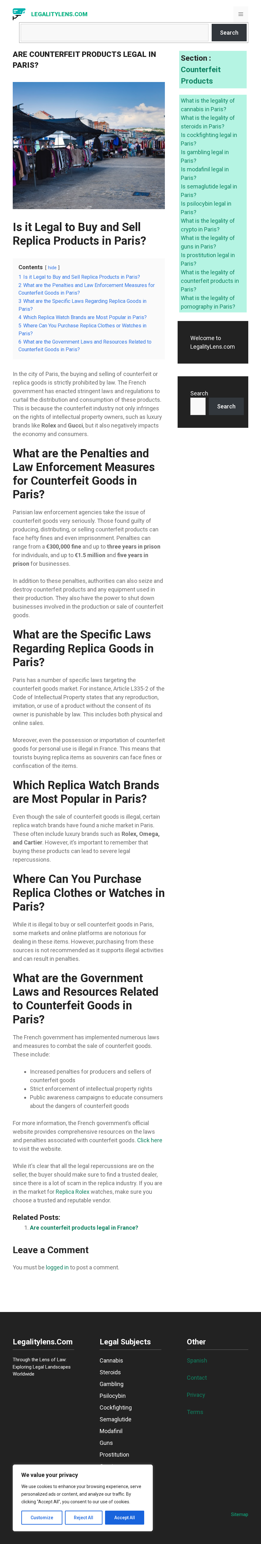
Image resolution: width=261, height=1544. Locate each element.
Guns (106, 1442)
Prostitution (114, 1454)
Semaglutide (115, 1419)
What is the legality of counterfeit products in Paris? (210, 281)
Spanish (197, 1360)
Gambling (111, 1384)
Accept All (124, 1517)
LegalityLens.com (59, 14)
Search (229, 32)
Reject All (83, 1517)
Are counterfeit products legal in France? (84, 1227)
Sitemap (239, 1514)
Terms (195, 1412)
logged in (57, 1267)
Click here (149, 1140)
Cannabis (111, 1360)
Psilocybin (113, 1395)
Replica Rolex (72, 1191)
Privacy (196, 1394)
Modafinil (111, 1431)
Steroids (110, 1372)
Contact (197, 1377)
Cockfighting (116, 1407)
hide (52, 267)
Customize (42, 1517)
